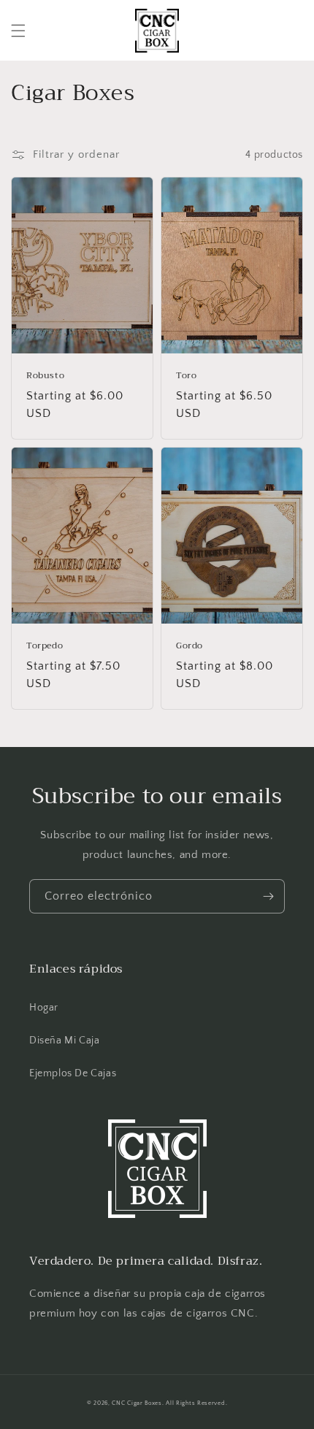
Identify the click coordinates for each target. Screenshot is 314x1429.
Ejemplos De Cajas (72, 1073)
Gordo (189, 646)
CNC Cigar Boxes (137, 1403)
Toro (186, 376)
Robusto (45, 376)
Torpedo (44, 646)
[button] (18, 31)
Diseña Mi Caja (64, 1040)
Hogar (43, 1008)
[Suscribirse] (268, 896)
